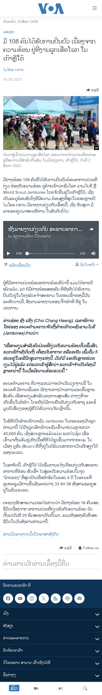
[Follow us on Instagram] (32, 598)
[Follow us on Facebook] (8, 598)
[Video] (36, 688)
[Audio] (61, 688)
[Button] (92, 90)
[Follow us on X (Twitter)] (44, 598)
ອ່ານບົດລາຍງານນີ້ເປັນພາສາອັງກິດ (31, 534)
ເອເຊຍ (8, 32)
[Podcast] (67, 598)
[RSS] (56, 598)
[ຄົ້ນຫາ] (85, 688)
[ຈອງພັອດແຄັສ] (79, 598)
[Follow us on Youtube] (20, 598)
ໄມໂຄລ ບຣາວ (13, 70)
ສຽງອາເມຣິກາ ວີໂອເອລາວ (32, 236)
